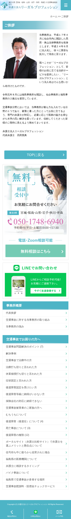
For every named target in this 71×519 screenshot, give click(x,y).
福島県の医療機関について (21, 459)
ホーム (53, 16)
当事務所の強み (15, 326)
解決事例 (11, 353)
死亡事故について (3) (18, 428)
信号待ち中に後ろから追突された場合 (28, 452)
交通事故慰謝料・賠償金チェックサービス (30, 486)
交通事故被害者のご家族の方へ (24, 407)
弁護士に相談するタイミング (22, 465)
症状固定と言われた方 (19, 380)
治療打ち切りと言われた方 (21, 367)
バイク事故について (17, 472)
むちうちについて (16, 414)
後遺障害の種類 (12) (17, 434)
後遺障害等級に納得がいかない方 (25, 394)
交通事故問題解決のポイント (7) (24, 346)
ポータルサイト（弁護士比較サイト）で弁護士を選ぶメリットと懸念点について (34, 443)
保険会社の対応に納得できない (24, 400)
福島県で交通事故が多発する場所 (25, 479)
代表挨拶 (11, 312)
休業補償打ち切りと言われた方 (24, 373)
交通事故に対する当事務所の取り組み (28, 319)
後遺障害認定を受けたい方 (21, 387)
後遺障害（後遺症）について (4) (24, 421)
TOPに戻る (35, 155)
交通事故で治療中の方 (19, 360)
